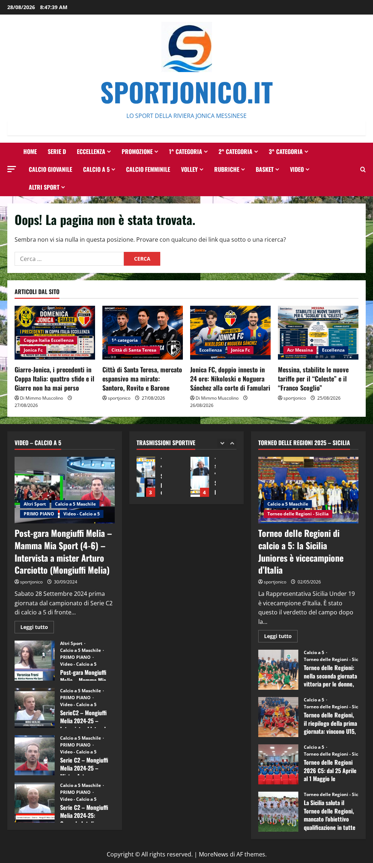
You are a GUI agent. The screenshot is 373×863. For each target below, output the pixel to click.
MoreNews (213, 854)
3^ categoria (286, 151)
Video (297, 169)
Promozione (137, 151)
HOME (30, 151)
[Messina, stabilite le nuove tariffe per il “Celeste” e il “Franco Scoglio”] (318, 332)
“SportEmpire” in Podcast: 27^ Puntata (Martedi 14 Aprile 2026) (200, 477)
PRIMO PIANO (39, 514)
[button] (11, 169)
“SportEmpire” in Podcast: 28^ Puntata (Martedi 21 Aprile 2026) (146, 477)
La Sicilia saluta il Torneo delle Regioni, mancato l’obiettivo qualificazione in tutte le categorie (278, 812)
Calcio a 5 (96, 169)
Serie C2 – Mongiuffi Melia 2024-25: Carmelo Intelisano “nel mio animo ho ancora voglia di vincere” (35, 803)
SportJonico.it (186, 91)
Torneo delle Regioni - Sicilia (298, 514)
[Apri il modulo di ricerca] (363, 169)
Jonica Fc (33, 350)
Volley (189, 169)
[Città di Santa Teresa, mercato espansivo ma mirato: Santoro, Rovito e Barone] (142, 332)
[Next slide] (231, 443)
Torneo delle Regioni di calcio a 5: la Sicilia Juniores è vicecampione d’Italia (300, 551)
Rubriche (226, 169)
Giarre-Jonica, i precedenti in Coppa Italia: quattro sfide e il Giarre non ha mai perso (54, 378)
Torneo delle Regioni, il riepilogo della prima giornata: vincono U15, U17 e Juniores (278, 717)
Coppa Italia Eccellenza (49, 340)
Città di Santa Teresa (133, 350)
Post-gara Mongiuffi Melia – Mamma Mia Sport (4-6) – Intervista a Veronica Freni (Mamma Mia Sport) (35, 661)
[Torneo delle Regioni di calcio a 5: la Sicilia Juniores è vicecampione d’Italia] (308, 490)
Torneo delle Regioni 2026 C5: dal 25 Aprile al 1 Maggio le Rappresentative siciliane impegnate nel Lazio (278, 764)
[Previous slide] (222, 443)
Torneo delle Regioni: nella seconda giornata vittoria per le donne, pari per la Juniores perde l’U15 (278, 670)
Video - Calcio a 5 (81, 514)
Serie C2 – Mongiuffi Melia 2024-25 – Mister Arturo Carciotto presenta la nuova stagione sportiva (35, 755)
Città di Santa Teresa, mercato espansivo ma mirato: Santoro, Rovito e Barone (142, 378)
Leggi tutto (37, 628)
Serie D (57, 151)
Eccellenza (91, 151)
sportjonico (119, 398)
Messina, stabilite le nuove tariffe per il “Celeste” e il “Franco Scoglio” (313, 378)
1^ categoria (185, 151)
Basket (265, 169)
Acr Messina (300, 350)
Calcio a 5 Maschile (75, 504)
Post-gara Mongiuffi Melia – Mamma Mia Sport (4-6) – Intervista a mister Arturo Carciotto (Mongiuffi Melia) (63, 551)
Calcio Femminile (148, 169)
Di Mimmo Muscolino (41, 398)
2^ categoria (235, 151)
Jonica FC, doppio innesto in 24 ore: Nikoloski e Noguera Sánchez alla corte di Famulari (230, 378)
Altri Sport (44, 187)
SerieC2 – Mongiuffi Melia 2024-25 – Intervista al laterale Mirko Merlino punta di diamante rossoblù (35, 708)
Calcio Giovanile (50, 169)
